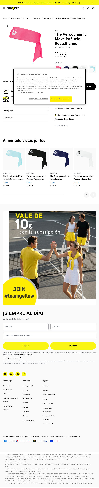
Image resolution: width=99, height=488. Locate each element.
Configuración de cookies (38, 99)
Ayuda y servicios (28, 386)
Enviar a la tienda (28, 420)
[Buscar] (82, 8)
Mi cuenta (46, 386)
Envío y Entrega (48, 403)
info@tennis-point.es (25, 355)
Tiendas (45, 399)
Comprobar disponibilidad (64, 119)
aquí (62, 88)
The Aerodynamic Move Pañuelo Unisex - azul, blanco (13, 178)
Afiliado (25, 403)
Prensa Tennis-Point (49, 424)
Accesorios (36, 18)
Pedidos (25, 390)
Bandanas (47, 18)
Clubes (25, 416)
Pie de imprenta (37, 92)
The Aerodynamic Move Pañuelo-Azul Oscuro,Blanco (60, 178)
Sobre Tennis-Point (49, 395)
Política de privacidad (32, 436)
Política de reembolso (73, 436)
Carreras (25, 407)
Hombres (26, 18)
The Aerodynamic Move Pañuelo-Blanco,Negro (84, 177)
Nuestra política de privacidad (12, 358)
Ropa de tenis (15, 18)
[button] (4, 8)
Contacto (46, 390)
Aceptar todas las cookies (61, 99)
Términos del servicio (57, 436)
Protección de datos (25, 92)
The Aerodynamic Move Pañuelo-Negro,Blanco (36, 177)
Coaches (26, 411)
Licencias (6, 394)
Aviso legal (45, 436)
